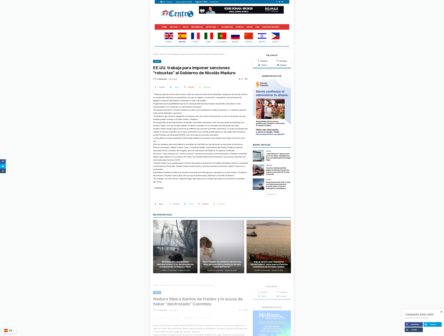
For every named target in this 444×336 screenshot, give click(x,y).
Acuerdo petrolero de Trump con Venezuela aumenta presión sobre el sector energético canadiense (278, 181)
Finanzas (269, 161)
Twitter (264, 65)
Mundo (162, 54)
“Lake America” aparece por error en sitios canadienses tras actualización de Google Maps (278, 153)
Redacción (163, 79)
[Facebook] (276, 1)
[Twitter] (279, 1)
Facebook (263, 61)
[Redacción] (155, 79)
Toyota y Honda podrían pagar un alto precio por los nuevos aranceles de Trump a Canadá (278, 167)
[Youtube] (282, 1)
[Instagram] (277, 61)
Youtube (283, 65)
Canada (268, 147)
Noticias (156, 54)
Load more (271, 190)
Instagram (283, 61)
